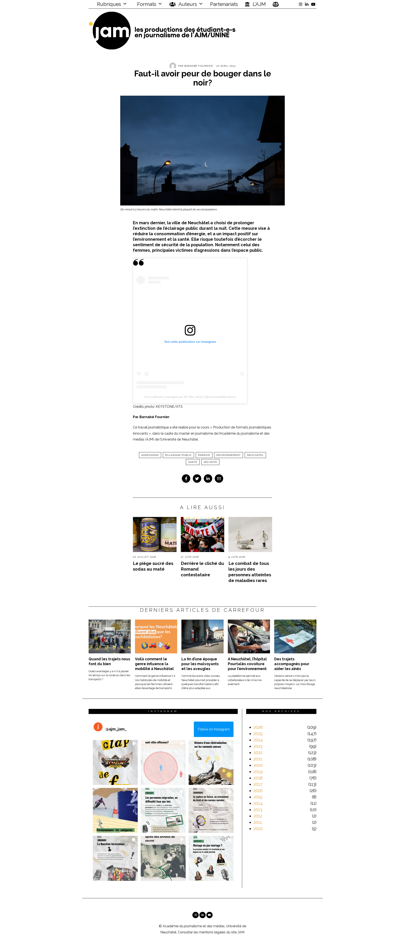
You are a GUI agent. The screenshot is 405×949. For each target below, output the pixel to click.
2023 (258, 746)
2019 (258, 771)
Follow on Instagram (214, 729)
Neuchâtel (255, 455)
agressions (150, 455)
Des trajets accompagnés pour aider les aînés (291, 664)
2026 (258, 727)
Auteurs (187, 4)
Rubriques (108, 4)
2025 (258, 733)
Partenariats (224, 4)
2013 (258, 809)
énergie (204, 455)
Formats (146, 4)
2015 (258, 796)
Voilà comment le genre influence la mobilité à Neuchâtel (154, 664)
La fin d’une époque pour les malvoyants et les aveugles (200, 664)
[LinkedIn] (306, 4)
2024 (258, 739)
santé (192, 462)
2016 (258, 790)
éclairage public (178, 455)
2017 (258, 784)
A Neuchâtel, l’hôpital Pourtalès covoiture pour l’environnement (247, 664)
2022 (258, 752)
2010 (258, 828)
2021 (258, 758)
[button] (115, 762)
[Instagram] (300, 4)
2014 (258, 803)
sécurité (210, 462)
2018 (258, 777)
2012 (258, 815)
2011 (258, 822)
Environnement (228, 455)
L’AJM (258, 4)
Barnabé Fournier (198, 66)
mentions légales (212, 932)
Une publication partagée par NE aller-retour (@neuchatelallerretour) (190, 396)
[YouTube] (313, 4)
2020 (258, 765)
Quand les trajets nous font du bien (109, 661)
